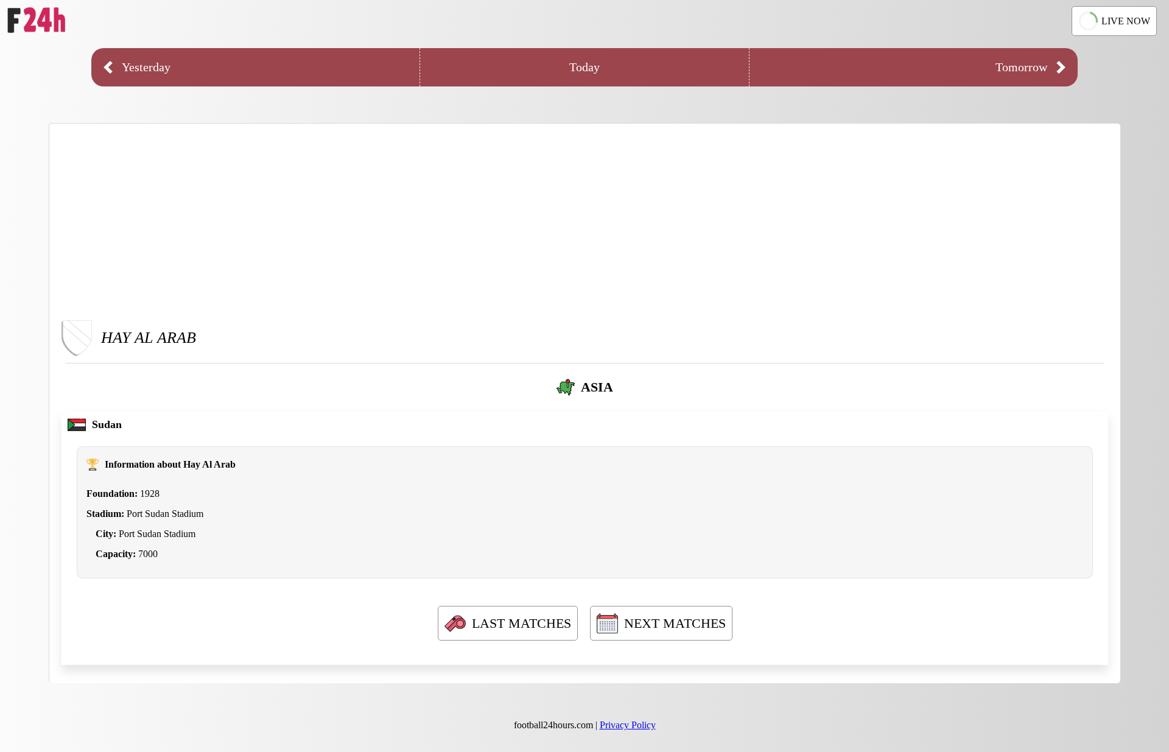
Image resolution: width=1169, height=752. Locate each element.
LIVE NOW (1125, 21)
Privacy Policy (628, 725)
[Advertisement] (585, 221)
